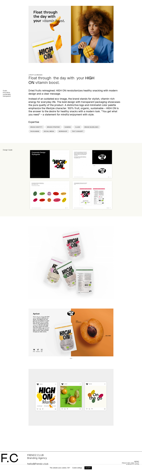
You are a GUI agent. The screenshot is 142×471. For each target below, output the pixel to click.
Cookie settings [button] (77, 468)
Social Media (49, 131)
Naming (68, 127)
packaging (34, 131)
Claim (77, 127)
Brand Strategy (53, 127)
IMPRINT (136, 461)
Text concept (77, 131)
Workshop (63, 131)
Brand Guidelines (91, 127)
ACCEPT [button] (88, 468)
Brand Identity (36, 127)
